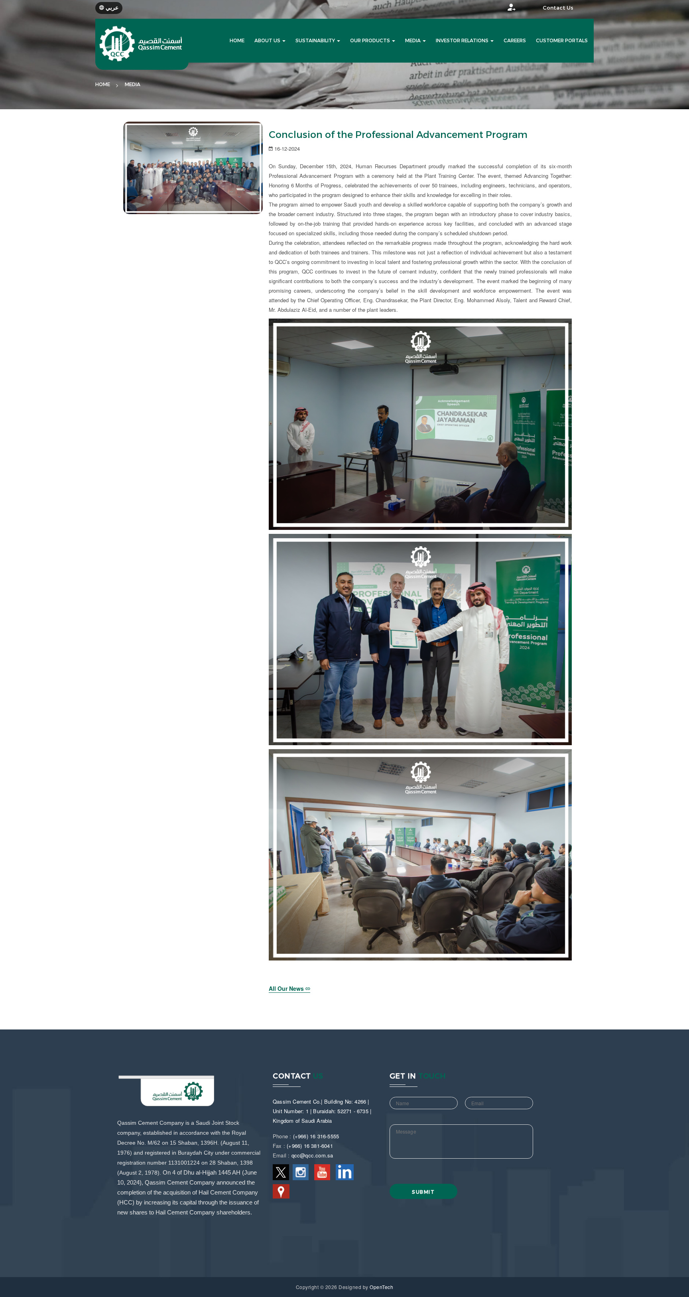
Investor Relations (463, 40)
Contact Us (558, 7)
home (237, 40)
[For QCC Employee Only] (504, 9)
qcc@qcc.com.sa (312, 1155)
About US (268, 40)
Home (102, 84)
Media (413, 40)
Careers (515, 40)
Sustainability (315, 40)
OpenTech (381, 1286)
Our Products (370, 40)
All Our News (287, 988)
